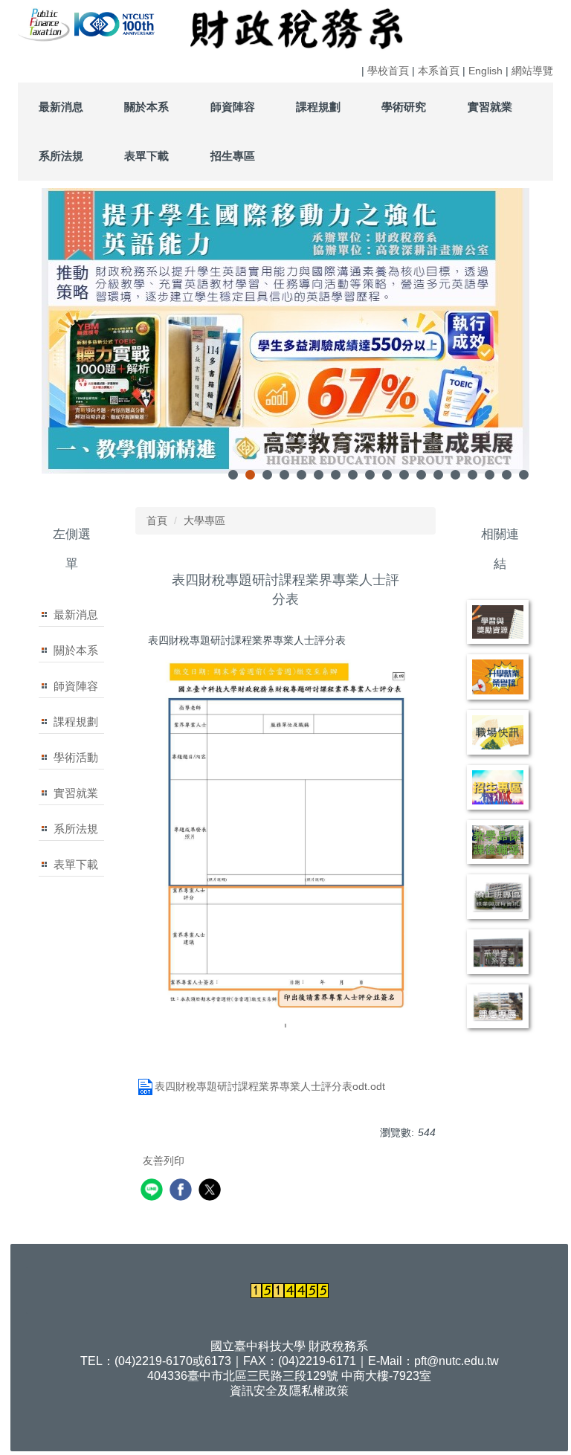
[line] (154, 1191)
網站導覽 (532, 71)
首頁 (156, 520)
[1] (44, 23)
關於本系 (76, 650)
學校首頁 (388, 71)
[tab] (233, 474)
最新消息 (76, 614)
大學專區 (204, 520)
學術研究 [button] (403, 106)
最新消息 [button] (61, 106)
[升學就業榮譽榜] (497, 676)
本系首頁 (438, 71)
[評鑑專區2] (497, 1007)
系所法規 (76, 828)
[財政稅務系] (72, 23)
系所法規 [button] (61, 155)
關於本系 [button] (146, 106)
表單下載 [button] (146, 155)
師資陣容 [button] (232, 106)
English (485, 71)
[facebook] (183, 1191)
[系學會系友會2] (497, 952)
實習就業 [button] (490, 106)
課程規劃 (76, 721)
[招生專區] (497, 787)
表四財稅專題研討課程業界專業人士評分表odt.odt (270, 1086)
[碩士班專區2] (497, 897)
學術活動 (76, 757)
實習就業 (76, 793)
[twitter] (212, 1191)
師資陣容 (76, 686)
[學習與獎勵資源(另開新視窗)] (497, 622)
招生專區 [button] (232, 155)
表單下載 (76, 864)
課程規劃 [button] (318, 106)
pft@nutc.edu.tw (456, 1361)
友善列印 (163, 1161)
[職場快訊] (497, 732)
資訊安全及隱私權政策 (289, 1390)
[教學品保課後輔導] (497, 842)
